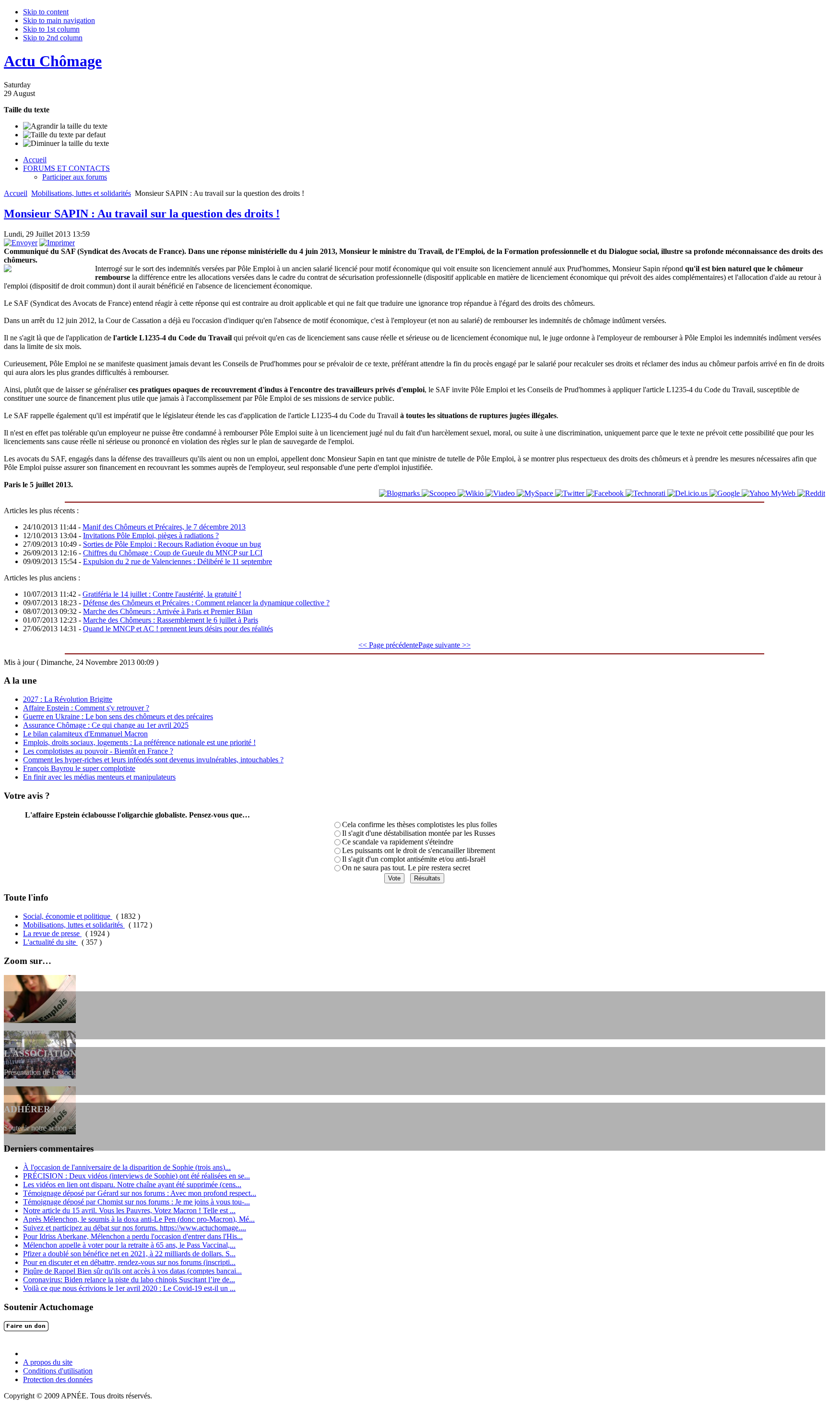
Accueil (15, 193)
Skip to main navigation (59, 20)
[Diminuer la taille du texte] (66, 143)
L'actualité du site (50, 942)
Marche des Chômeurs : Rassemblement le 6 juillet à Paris (170, 620)
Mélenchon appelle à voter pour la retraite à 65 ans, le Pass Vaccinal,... (129, 1245)
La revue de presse (52, 933)
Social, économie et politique (67, 916)
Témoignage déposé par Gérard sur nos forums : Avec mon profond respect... (139, 1193)
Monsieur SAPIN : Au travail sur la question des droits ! (142, 213)
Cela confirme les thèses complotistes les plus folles (419, 824)
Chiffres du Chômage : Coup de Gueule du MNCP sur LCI (172, 553)
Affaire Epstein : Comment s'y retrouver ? (86, 708)
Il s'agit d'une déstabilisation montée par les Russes (418, 833)
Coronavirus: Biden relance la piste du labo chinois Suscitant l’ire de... (129, 1280)
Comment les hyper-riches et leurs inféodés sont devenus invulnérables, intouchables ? (153, 760)
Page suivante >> (444, 645)
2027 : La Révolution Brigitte (67, 699)
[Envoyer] (20, 243)
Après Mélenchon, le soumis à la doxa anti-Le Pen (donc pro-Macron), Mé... (139, 1219)
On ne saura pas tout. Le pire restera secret (406, 868)
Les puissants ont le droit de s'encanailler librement (418, 850)
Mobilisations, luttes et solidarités (81, 193)
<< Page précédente (388, 645)
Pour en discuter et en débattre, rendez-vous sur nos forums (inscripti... (129, 1262)
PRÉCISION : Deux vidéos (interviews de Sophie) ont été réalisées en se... (136, 1176)
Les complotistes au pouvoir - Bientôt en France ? (98, 751)
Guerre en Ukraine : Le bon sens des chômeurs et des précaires (118, 716)
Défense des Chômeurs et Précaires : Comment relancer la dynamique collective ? (206, 603)
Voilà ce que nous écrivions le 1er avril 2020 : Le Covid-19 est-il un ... (129, 1288)
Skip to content (46, 12)
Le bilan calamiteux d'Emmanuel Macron (85, 734)
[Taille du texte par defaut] (64, 135)
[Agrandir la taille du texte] (65, 126)
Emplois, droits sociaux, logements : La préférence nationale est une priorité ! (139, 742)
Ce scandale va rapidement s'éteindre (397, 842)
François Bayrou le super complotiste (79, 768)
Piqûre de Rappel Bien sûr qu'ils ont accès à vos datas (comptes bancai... (132, 1271)
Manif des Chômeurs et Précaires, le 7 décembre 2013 (164, 527)
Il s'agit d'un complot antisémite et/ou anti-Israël (414, 859)
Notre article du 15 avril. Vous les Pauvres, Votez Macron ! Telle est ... (129, 1210)
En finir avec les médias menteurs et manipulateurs (99, 777)
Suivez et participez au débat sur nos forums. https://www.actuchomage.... (134, 1228)
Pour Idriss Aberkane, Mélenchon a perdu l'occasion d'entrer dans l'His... (133, 1236)
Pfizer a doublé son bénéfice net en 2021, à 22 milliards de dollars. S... (129, 1254)
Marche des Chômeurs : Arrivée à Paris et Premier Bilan (167, 611)
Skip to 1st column (51, 29)
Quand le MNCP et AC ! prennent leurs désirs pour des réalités (178, 629)
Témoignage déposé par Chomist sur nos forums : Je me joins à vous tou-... (136, 1202)
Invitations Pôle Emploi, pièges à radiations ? (151, 535)
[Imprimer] (57, 243)
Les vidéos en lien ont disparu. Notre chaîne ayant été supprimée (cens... (132, 1184)
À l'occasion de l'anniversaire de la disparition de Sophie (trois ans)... (127, 1167)
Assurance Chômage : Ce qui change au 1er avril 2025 (106, 725)
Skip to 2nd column (53, 38)
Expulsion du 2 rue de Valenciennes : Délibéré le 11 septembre (177, 561)
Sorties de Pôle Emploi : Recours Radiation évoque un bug (172, 544)
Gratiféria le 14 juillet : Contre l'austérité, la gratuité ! (162, 594)
